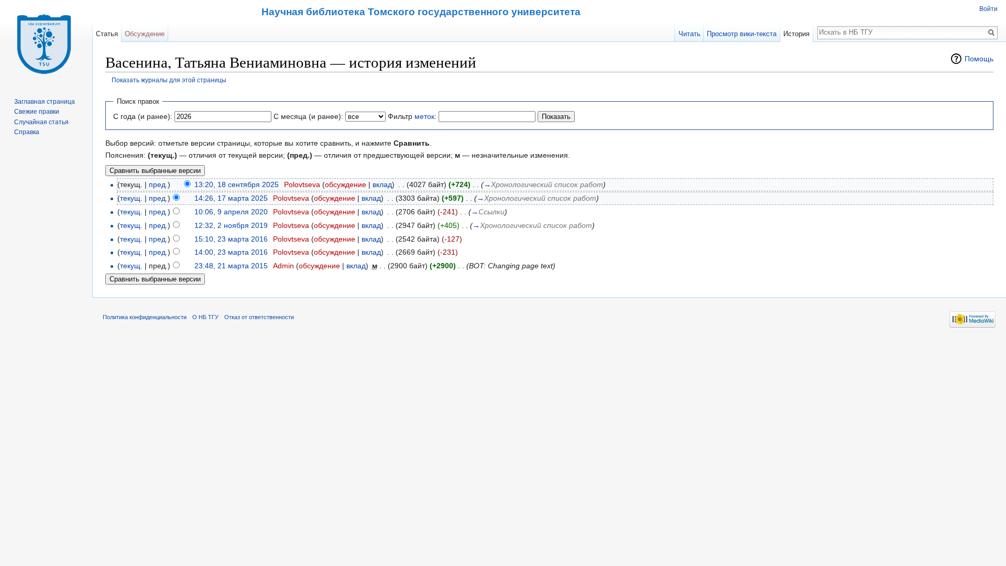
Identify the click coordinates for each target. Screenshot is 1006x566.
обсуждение (345, 184)
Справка (26, 132)
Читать (690, 34)
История (796, 34)
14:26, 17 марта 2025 (231, 198)
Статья (107, 34)
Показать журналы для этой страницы (169, 80)
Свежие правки (36, 111)
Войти (988, 9)
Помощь (979, 59)
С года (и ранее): (142, 116)
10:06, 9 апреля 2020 (231, 212)
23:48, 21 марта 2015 (231, 266)
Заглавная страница (44, 101)
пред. (158, 184)
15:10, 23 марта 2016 (231, 239)
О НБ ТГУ (205, 317)
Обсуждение (145, 34)
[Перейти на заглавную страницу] (46, 42)
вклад (382, 184)
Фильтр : (412, 116)
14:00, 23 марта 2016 (231, 252)
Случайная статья (41, 122)
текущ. (131, 198)
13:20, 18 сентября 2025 (236, 184)
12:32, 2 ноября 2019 (231, 225)
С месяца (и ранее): (308, 116)
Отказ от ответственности (259, 317)
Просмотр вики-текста (742, 34)
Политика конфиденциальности (145, 317)
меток (424, 116)
